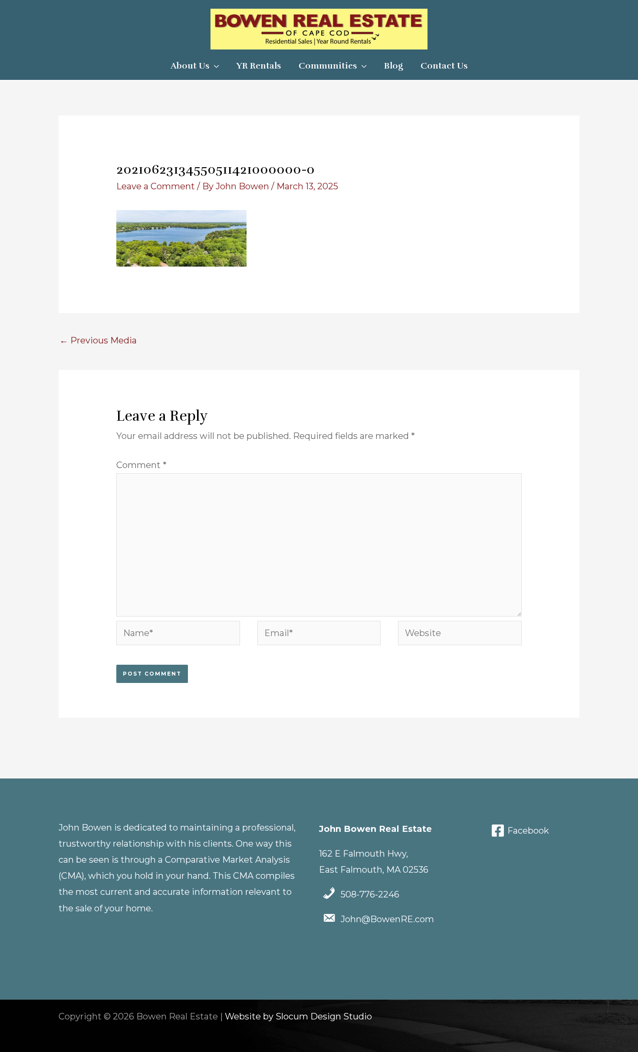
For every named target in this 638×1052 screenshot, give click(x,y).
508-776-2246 (370, 894)
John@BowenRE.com (387, 919)
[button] (214, 66)
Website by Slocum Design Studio (298, 1016)
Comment (141, 465)
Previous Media (98, 340)
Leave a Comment (155, 186)
